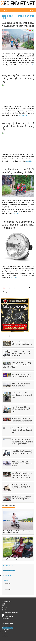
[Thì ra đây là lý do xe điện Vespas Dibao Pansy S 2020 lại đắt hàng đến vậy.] (18, 520)
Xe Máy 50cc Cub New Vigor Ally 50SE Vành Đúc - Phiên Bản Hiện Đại (21, 353)
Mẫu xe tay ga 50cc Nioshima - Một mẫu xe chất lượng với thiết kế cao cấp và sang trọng (22, 442)
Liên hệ (4, 603)
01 (4, 288)
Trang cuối (6, 292)
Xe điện (4, 609)
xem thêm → (23, 115)
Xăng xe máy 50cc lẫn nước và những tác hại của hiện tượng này (18, 78)
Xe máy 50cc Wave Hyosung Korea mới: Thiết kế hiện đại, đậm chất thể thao (17, 365)
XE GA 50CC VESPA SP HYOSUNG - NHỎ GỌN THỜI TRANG (22, 464)
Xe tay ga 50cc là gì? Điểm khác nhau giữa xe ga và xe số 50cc (22, 395)
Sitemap (4, 611)
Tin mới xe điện (6, 336)
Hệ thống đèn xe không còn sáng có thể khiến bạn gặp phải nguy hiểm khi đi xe (18, 224)
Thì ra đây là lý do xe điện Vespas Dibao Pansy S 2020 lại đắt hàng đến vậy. (17, 531)
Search (30, 10)
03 (14, 288)
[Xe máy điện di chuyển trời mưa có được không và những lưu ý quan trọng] (18, 547)
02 (9, 288)
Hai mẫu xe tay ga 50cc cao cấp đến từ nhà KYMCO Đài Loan (21, 409)
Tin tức (3, 621)
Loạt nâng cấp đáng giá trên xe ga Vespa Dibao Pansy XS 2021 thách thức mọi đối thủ (22, 475)
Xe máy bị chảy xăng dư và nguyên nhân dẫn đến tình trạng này (18, 126)
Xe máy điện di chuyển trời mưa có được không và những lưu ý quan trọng (17, 558)
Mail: (3, 605)
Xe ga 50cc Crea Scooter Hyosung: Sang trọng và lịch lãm (21, 487)
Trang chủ (7, 16)
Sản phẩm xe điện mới (8, 505)
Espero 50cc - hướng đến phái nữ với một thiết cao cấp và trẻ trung (22, 430)
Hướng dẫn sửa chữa (18, 17)
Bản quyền (4, 607)
